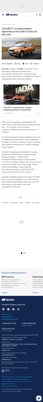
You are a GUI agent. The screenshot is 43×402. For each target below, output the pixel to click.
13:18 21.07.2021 (6, 24)
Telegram (36, 63)
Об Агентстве (6, 314)
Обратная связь (7, 317)
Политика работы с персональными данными (15, 379)
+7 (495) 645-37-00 (9, 323)
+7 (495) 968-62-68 (28, 324)
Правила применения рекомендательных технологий (17, 381)
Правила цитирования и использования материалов (17, 377)
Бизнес (27, 202)
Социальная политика (8, 383)
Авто (21, 202)
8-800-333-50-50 (8, 330)
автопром (35, 202)
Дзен (27, 63)
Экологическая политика (9, 386)
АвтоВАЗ (5, 202)
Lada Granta (14, 202)
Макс (19, 63)
